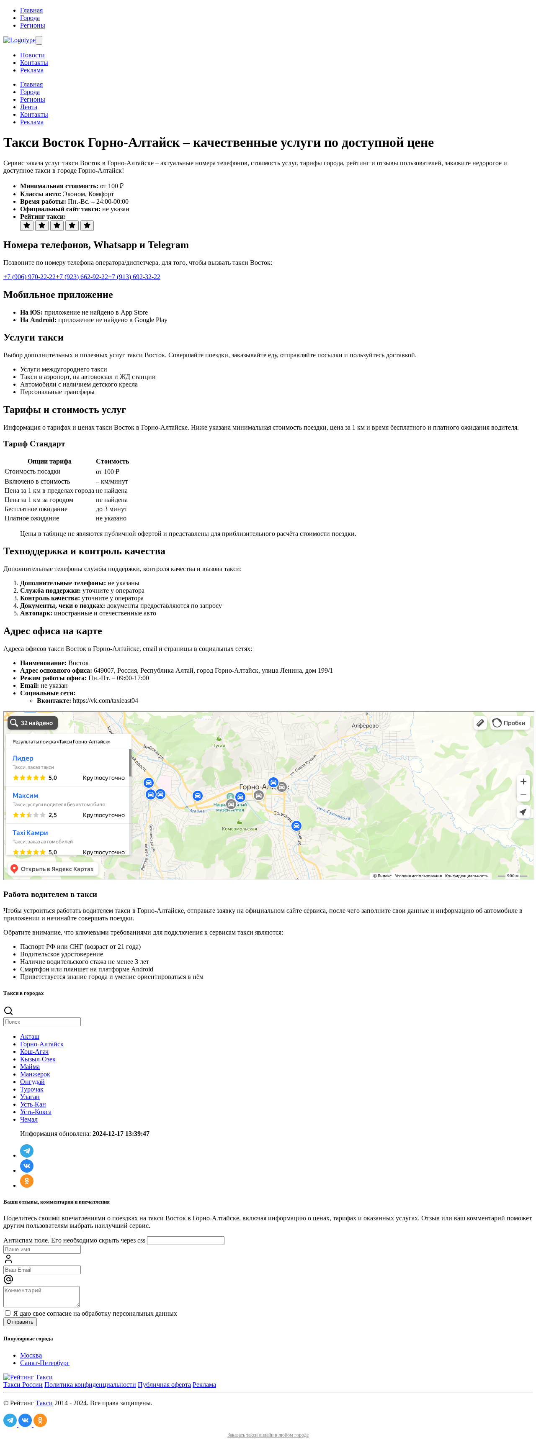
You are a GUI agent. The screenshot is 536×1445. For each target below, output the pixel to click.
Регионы (32, 25)
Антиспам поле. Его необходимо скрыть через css (74, 1240)
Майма (30, 1066)
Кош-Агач (34, 1051)
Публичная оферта (164, 1384)
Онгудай (32, 1081)
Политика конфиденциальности (90, 1384)
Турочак (32, 1089)
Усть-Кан (33, 1104)
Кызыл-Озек (38, 1059)
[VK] (27, 1170)
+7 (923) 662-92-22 (82, 276)
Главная (31, 10)
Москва (31, 1355)
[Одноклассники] (27, 1185)
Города (30, 17)
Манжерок (35, 1074)
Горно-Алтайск (42, 1044)
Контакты (34, 62)
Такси (44, 1403)
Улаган (30, 1096)
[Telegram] (27, 1155)
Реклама (32, 70)
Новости (32, 55)
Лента (28, 106)
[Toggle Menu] (39, 40)
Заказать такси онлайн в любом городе (268, 1435)
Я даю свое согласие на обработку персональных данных (94, 1313)
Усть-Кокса (36, 1111)
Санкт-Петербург (45, 1362)
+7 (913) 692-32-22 (134, 276)
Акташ (29, 1036)
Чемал (29, 1119)
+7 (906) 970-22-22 (29, 276)
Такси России (23, 1384)
